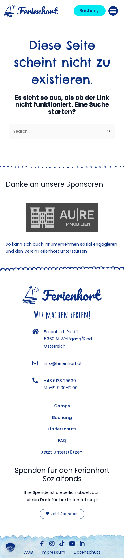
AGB (28, 552)
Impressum (53, 552)
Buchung (62, 417)
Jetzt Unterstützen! (62, 452)
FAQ (62, 440)
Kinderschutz (62, 429)
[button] (113, 11)
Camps (62, 406)
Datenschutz (87, 552)
